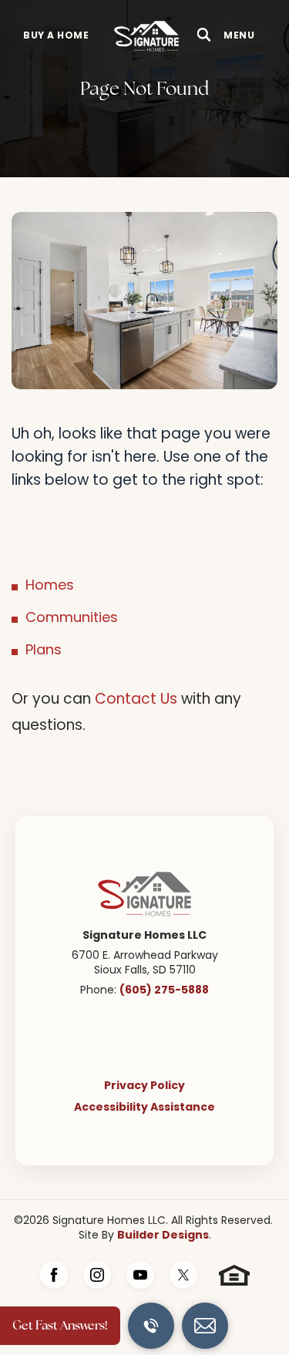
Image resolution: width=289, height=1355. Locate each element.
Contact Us (136, 700)
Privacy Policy (144, 1086)
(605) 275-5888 (164, 990)
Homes (49, 586)
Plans (43, 651)
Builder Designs (163, 1235)
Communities (71, 618)
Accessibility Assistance (144, 1107)
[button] (204, 35)
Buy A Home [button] (56, 36)
